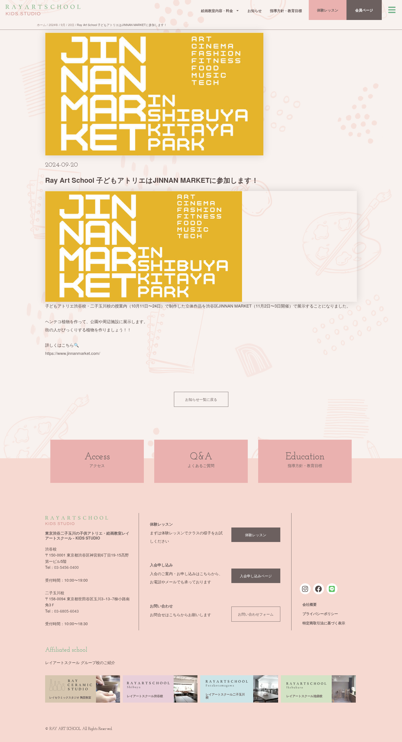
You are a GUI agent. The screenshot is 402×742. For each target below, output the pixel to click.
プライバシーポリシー (320, 613)
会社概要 (309, 604)
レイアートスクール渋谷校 (145, 696)
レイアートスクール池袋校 (304, 696)
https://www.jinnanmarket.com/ (72, 353)
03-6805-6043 (66, 611)
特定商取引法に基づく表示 (323, 622)
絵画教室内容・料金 (217, 10)
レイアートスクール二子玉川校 (225, 695)
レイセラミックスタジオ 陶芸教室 (70, 697)
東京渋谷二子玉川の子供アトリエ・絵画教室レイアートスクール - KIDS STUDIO (87, 535)
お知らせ (254, 10)
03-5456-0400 (66, 567)
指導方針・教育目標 (286, 10)
